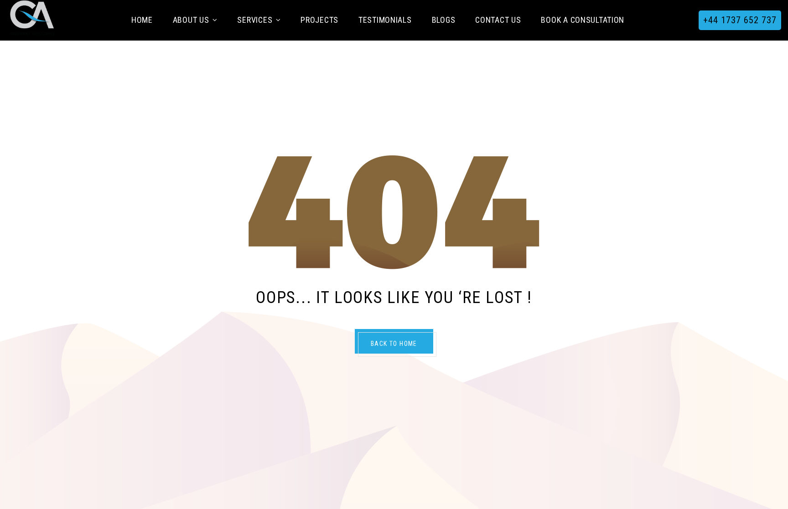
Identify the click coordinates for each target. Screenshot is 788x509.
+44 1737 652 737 (740, 20)
